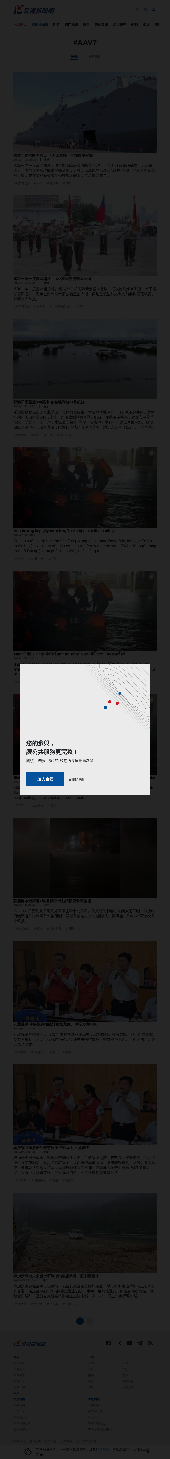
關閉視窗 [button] (78, 779)
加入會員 (45, 779)
